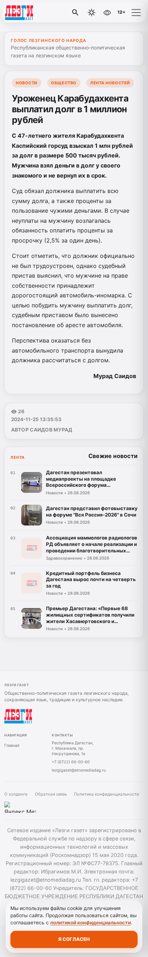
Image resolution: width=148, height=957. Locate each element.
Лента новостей (110, 82)
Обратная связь (51, 794)
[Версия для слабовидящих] (107, 12)
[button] (136, 12)
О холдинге (16, 794)
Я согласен (74, 939)
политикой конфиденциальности (90, 922)
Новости (26, 82)
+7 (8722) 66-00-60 (71, 761)
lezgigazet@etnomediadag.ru (79, 770)
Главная (11, 745)
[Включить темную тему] (91, 12)
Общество (63, 82)
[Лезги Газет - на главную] (35, 12)
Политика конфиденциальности (106, 794)
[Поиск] (75, 12)
